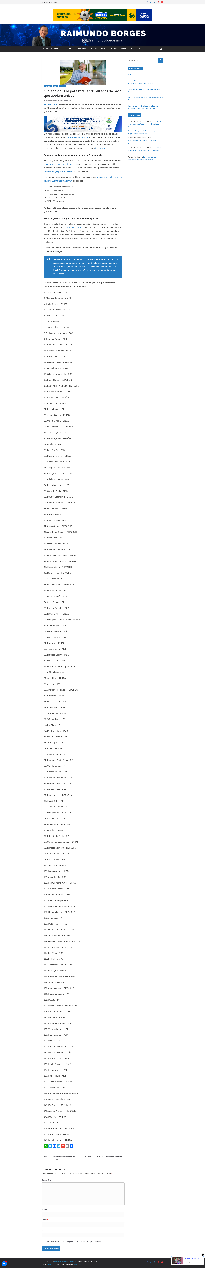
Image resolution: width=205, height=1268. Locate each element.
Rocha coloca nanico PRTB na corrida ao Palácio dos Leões (144, 150)
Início (45, 49)
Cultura (114, 49)
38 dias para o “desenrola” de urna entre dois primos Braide (144, 124)
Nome (45, 1209)
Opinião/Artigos (68, 49)
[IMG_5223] (83, 117)
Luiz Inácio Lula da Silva (77, 137)
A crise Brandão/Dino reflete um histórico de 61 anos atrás (144, 140)
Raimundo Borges (65, 100)
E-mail (45, 1220)
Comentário (47, 1180)
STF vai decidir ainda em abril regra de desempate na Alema (59, 1158)
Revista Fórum (51, 104)
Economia (82, 49)
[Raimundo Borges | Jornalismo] (102, 25)
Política (54, 49)
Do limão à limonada (135, 75)
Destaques (48, 86)
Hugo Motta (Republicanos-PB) (58, 171)
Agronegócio (126, 49)
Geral (137, 49)
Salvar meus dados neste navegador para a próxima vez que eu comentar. (74, 1241)
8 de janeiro (100, 148)
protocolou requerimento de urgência (61, 164)
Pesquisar (160, 60)
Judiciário (93, 49)
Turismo (104, 49)
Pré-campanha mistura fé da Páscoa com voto (103, 1157)
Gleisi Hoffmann (73, 227)
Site (43, 1230)
